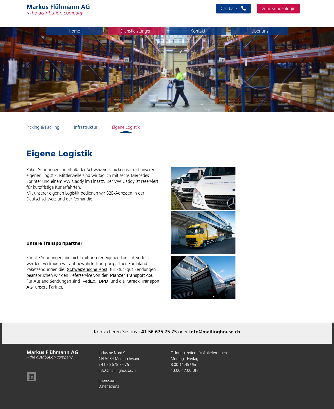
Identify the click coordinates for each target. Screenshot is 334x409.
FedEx (88, 281)
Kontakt (197, 31)
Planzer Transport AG (131, 275)
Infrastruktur (85, 127)
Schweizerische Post (87, 269)
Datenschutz (109, 386)
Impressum (107, 380)
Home (74, 31)
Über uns (259, 31)
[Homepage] (58, 10)
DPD (103, 281)
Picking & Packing (42, 127)
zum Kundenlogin (278, 8)
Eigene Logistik (126, 127)
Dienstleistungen (136, 31)
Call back (230, 8)
